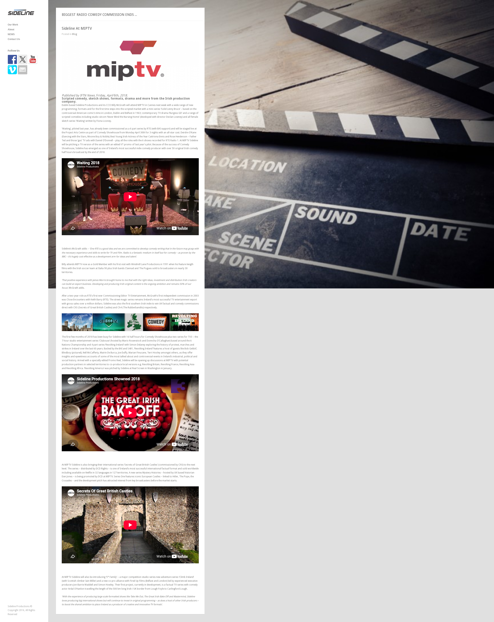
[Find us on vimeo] (12, 69)
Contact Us (14, 39)
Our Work (13, 24)
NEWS (11, 34)
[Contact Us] (22, 69)
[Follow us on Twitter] (22, 59)
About (11, 29)
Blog (74, 34)
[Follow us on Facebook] (12, 59)
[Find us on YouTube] (32, 59)
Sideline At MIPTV (77, 28)
